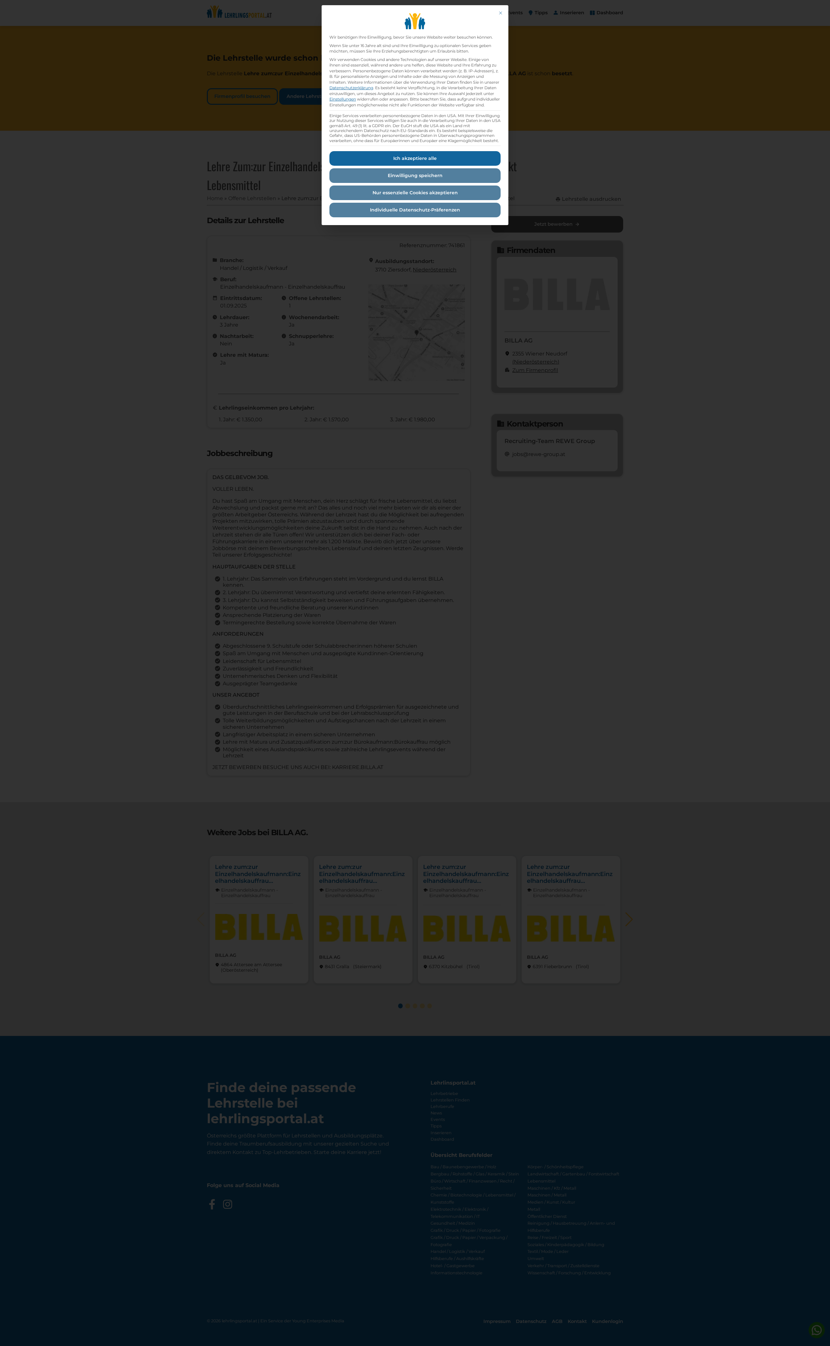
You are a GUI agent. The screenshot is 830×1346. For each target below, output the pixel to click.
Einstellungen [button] (342, 99)
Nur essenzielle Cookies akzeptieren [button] (415, 193)
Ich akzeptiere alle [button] (415, 158)
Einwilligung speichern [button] (415, 175)
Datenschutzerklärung (351, 87)
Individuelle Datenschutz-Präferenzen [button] (415, 210)
